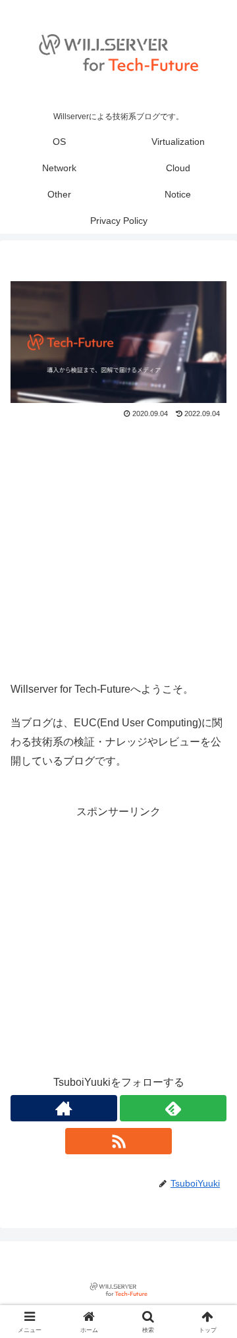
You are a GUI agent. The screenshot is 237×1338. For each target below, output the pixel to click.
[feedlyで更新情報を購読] (173, 1108)
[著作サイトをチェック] (64, 1108)
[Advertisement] (118, 547)
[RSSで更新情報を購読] (118, 1141)
